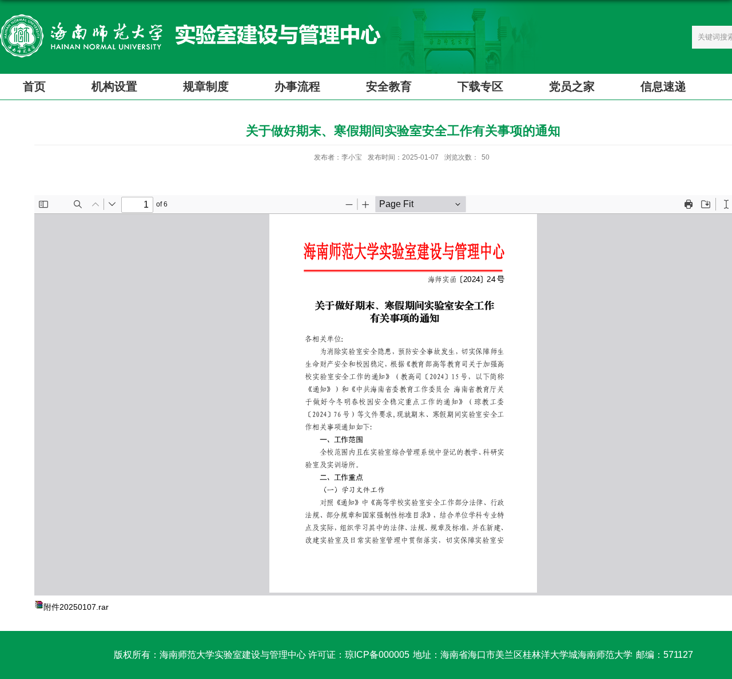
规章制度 (206, 86)
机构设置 (114, 86)
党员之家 (572, 86)
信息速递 (663, 86)
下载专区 (480, 86)
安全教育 (389, 86)
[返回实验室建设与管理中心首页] (190, 18)
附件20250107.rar (76, 607)
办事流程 (297, 86)
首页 (34, 86)
